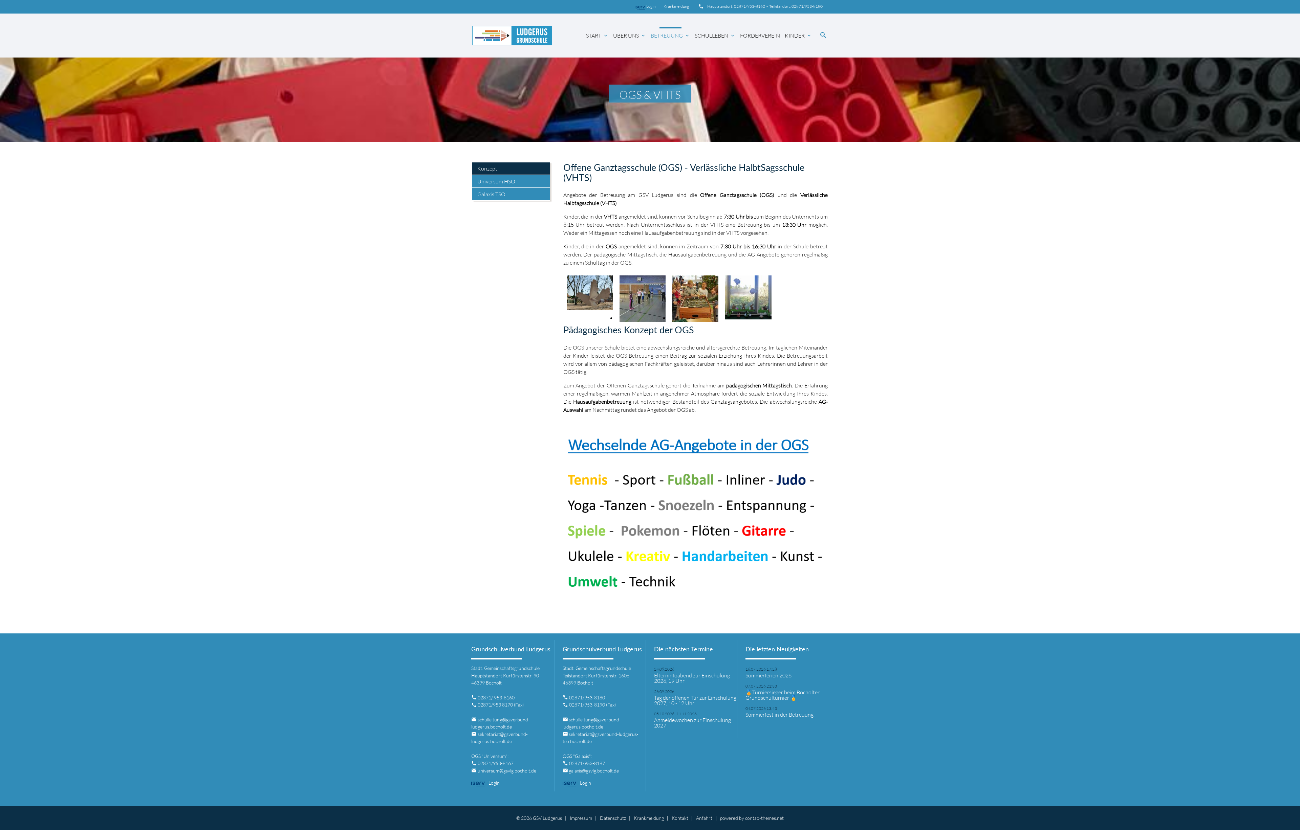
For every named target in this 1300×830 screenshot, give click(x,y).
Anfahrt (704, 818)
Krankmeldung (675, 6)
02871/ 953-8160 (496, 697)
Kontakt (680, 818)
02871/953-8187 (587, 763)
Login (654, 6)
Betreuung (670, 35)
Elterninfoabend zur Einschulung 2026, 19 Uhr (692, 678)
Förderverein (760, 35)
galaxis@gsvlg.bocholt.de (594, 770)
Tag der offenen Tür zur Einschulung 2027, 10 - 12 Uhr (695, 700)
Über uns (629, 35)
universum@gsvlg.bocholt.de (507, 770)
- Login (492, 783)
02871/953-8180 (807, 6)
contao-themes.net (764, 818)
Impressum (581, 818)
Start (597, 35)
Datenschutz (613, 818)
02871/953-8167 (496, 763)
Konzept (487, 168)
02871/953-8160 (749, 6)
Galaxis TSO (491, 194)
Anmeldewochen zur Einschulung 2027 (692, 722)
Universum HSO (496, 181)
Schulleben (715, 35)
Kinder (798, 35)
